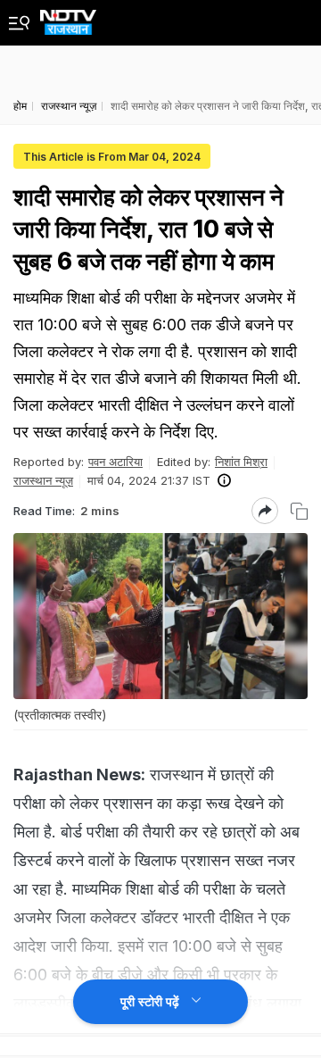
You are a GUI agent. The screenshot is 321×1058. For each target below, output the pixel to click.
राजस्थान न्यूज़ (43, 480)
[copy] (299, 511)
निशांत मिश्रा (241, 461)
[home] (68, 17)
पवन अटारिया (115, 461)
